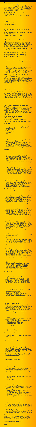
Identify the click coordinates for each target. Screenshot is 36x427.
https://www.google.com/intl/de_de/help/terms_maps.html (14, 293)
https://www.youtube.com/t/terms (25, 261)
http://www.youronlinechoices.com (13, 324)
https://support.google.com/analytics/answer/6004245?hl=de (18, 218)
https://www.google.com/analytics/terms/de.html (13, 217)
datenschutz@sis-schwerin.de (13, 27)
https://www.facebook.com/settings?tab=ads (14, 323)
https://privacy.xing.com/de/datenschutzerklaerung (15, 330)
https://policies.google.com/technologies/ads (12, 263)
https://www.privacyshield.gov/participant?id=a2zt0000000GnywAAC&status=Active (14, 325)
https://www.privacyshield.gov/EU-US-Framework (17, 197)
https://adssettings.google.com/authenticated (12, 260)
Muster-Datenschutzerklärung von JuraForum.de (13, 421)
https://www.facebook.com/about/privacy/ (14, 322)
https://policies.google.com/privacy (11, 220)
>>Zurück (5, 424)
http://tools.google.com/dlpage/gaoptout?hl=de (13, 228)
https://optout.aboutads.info (10, 185)
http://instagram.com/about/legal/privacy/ (23, 327)
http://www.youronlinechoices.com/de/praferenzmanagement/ (15, 186)
